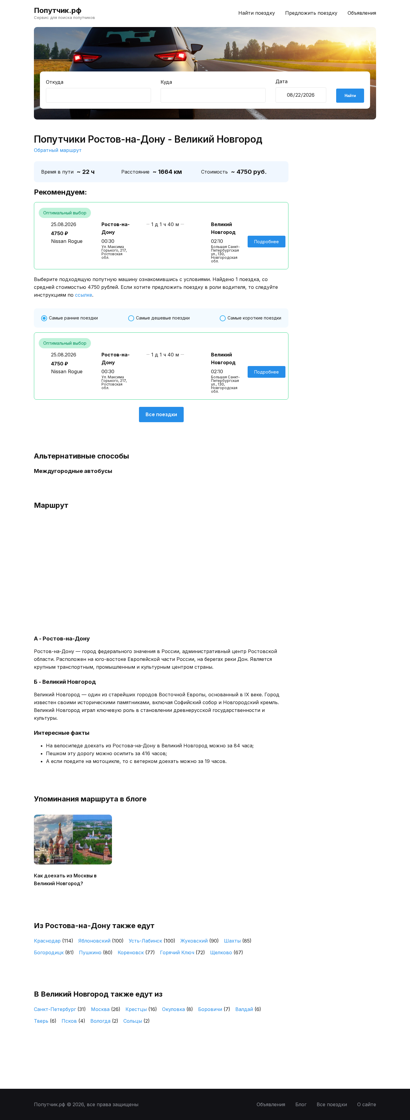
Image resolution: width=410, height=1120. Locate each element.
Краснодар (53, 941)
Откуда (54, 82)
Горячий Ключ (182, 952)
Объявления (362, 13)
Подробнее (266, 241)
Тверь (45, 1021)
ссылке (83, 295)
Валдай (248, 1009)
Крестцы (141, 1009)
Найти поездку (256, 13)
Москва (105, 1009)
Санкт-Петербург (60, 1009)
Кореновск (136, 952)
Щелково (226, 952)
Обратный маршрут (58, 150)
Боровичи (214, 1009)
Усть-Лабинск (152, 941)
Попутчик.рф (57, 10)
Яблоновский (101, 941)
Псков (73, 1021)
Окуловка (177, 1009)
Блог (300, 1104)
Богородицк (54, 952)
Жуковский (199, 941)
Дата (282, 81)
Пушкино (96, 952)
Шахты (238, 941)
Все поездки (161, 414)
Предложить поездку (311, 13)
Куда (166, 82)
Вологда (104, 1021)
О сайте (366, 1104)
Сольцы (136, 1021)
